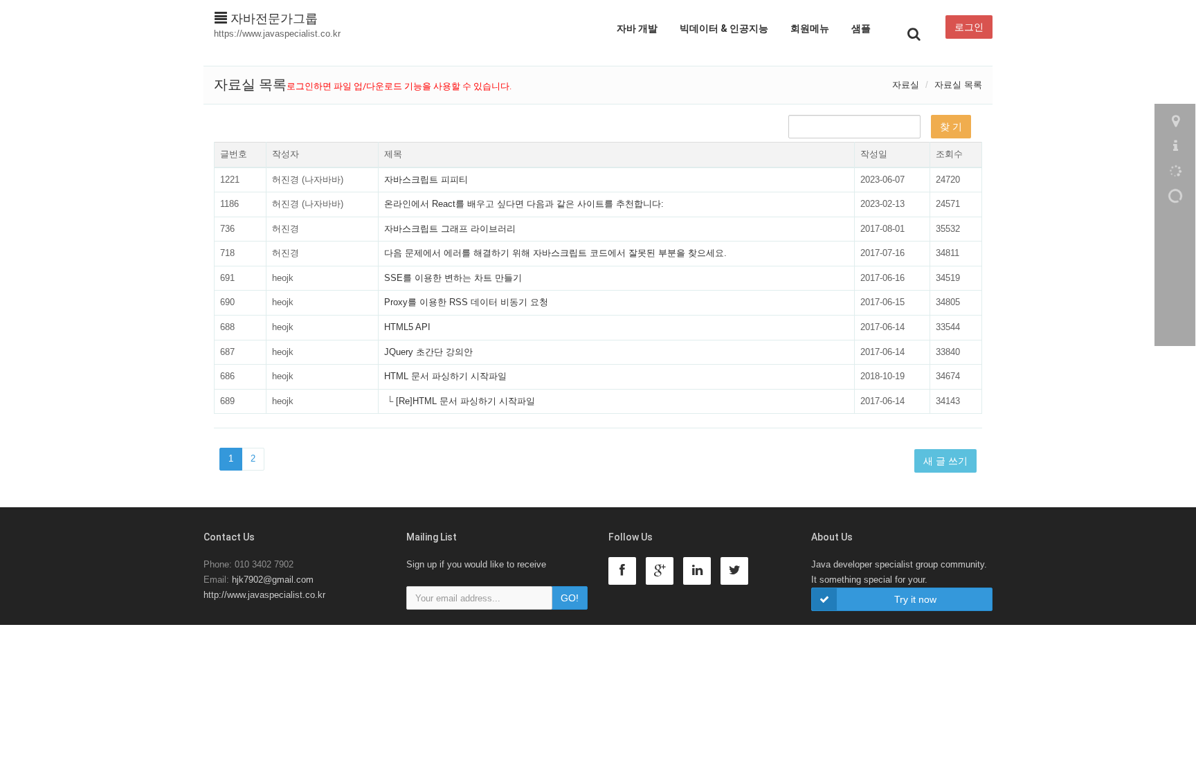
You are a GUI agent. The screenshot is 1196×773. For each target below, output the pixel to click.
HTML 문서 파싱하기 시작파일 (445, 376)
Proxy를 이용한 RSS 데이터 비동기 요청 (466, 302)
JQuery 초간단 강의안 (428, 352)
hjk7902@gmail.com (273, 579)
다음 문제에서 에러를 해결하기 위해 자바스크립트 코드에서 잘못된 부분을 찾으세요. (555, 253)
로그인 (969, 27)
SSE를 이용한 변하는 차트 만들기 (453, 278)
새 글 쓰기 (945, 460)
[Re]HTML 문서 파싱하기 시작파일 (465, 401)
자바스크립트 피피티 (426, 179)
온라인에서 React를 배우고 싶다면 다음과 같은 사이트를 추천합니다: (524, 204)
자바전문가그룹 (272, 19)
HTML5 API (407, 327)
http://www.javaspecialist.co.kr (264, 595)
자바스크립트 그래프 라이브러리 (450, 229)
